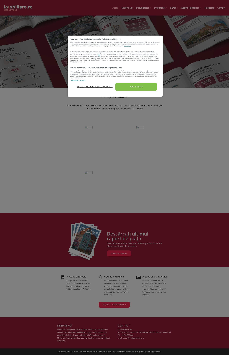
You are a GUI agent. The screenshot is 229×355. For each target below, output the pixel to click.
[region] (115, 66)
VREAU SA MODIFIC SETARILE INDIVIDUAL (94, 87)
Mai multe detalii (127, 46)
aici (99, 55)
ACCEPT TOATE (136, 87)
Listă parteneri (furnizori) (77, 80)
